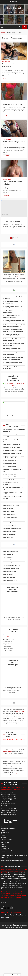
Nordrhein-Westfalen (6, 839)
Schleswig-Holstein (6, 842)
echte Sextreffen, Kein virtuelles (12, 453)
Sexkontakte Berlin (8, 508)
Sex (17, 276)
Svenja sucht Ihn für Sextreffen (11, 444)
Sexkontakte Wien (8, 557)
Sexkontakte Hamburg (9, 511)
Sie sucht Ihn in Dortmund (10, 474)
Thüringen (3, 834)
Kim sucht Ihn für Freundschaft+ (14, 51)
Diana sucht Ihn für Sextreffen (11, 447)
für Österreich (10, 551)
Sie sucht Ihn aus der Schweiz (9, 796)
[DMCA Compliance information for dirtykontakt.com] (7, 907)
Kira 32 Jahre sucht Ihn (14, 208)
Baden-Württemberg (6, 850)
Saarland (3, 837)
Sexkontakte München (9, 514)
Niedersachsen (5, 841)
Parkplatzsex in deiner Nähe (8, 798)
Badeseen (20, 711)
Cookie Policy (4, 903)
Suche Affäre (6, 437)
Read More (5, 78)
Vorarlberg (13, 577)
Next (16, 237)
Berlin (2, 825)
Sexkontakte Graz (8, 554)
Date (15, 749)
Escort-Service (5, 801)
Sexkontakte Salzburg (9, 560)
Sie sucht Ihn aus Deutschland (9, 792)
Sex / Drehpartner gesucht (8, 803)
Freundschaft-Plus (18, 297)
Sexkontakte (6, 565)
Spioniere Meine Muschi (9, 463)
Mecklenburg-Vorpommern (8, 828)
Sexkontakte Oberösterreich (11, 568)
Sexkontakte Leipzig (8, 520)
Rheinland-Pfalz (5, 848)
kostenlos (15, 774)
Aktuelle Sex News (6, 807)
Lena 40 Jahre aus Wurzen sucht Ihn (14, 168)
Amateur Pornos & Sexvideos (8, 812)
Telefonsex (4, 805)
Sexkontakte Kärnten (9, 563)
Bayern (3, 851)
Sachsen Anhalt (5, 832)
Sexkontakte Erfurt (8, 537)
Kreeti (12, 927)
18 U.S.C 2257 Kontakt (7, 900)
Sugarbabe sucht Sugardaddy (8, 814)
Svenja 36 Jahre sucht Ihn (14, 91)
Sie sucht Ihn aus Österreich (8, 794)
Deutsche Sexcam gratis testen (9, 810)
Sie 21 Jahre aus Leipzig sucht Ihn (14, 128)
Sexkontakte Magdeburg (10, 517)
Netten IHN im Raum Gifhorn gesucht (13, 477)
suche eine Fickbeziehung (10, 434)
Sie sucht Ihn (6, 298)
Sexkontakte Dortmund (9, 525)
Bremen (3, 844)
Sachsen (3, 830)
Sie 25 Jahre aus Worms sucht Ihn (12, 450)
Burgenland (13, 580)
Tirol (11, 574)
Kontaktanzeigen (6, 61)
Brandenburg (4, 826)
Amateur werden (7, 742)
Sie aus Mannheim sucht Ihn (10, 460)
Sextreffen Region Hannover (11, 480)
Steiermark (13, 571)
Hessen (3, 835)
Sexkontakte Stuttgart (9, 531)
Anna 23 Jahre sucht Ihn (9, 466)
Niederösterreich (15, 565)
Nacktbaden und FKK (6, 800)
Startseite (3, 32)
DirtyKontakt (14, 8)
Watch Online (24, 27)
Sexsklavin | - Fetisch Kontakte (9, 808)
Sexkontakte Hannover (9, 534)
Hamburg (3, 846)
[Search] (19, 26)
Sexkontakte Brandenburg (10, 523)
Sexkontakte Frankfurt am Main (12, 528)
